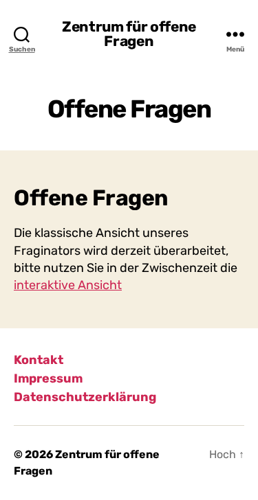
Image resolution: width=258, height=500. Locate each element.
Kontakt (38, 359)
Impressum (48, 378)
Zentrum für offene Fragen (129, 33)
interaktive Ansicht (68, 285)
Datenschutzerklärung (85, 397)
